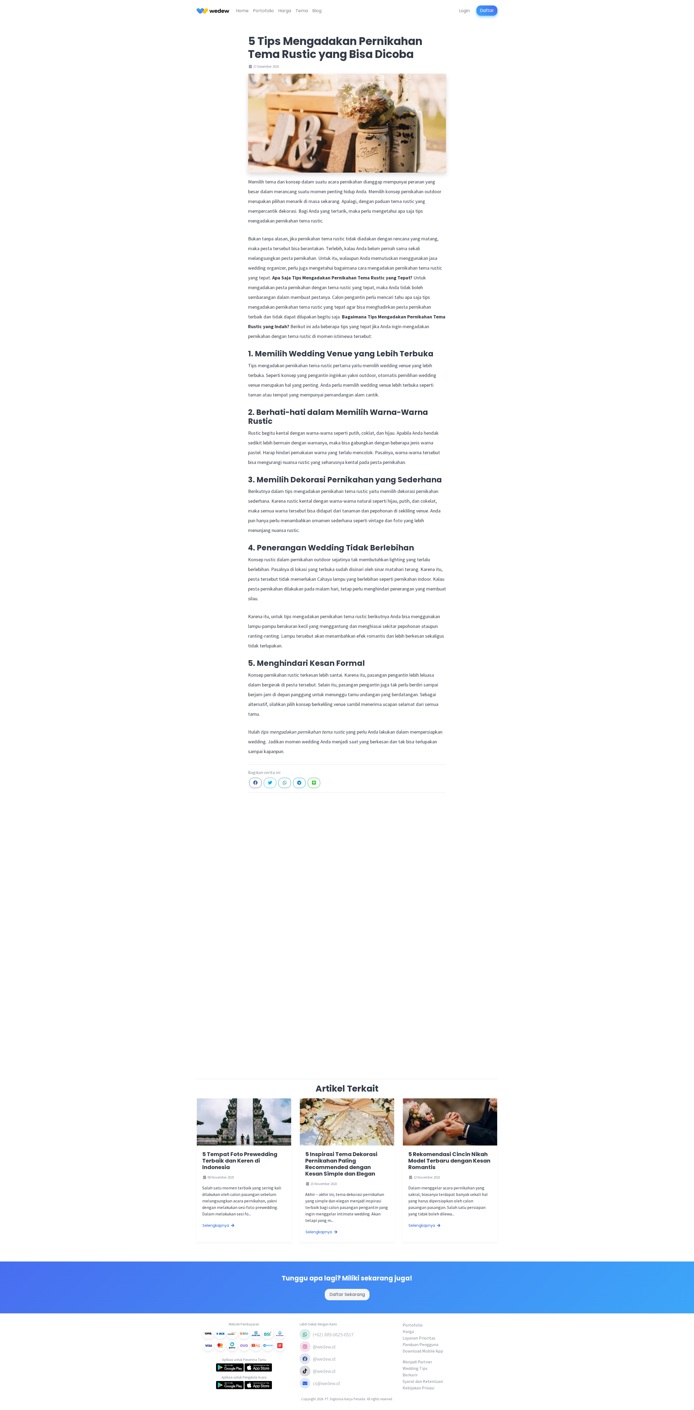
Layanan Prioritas (419, 1338)
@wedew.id (324, 1347)
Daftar (487, 10)
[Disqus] (347, 865)
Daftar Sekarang (347, 1294)
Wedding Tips (415, 1368)
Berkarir (410, 1374)
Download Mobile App (423, 1351)
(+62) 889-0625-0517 (333, 1334)
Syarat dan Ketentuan (423, 1381)
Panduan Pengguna (420, 1344)
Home (242, 11)
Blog (317, 11)
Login (464, 11)
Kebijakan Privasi (418, 1387)
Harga (284, 11)
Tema (301, 11)
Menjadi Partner (417, 1361)
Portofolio (263, 11)
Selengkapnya (216, 1225)
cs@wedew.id (326, 1383)
